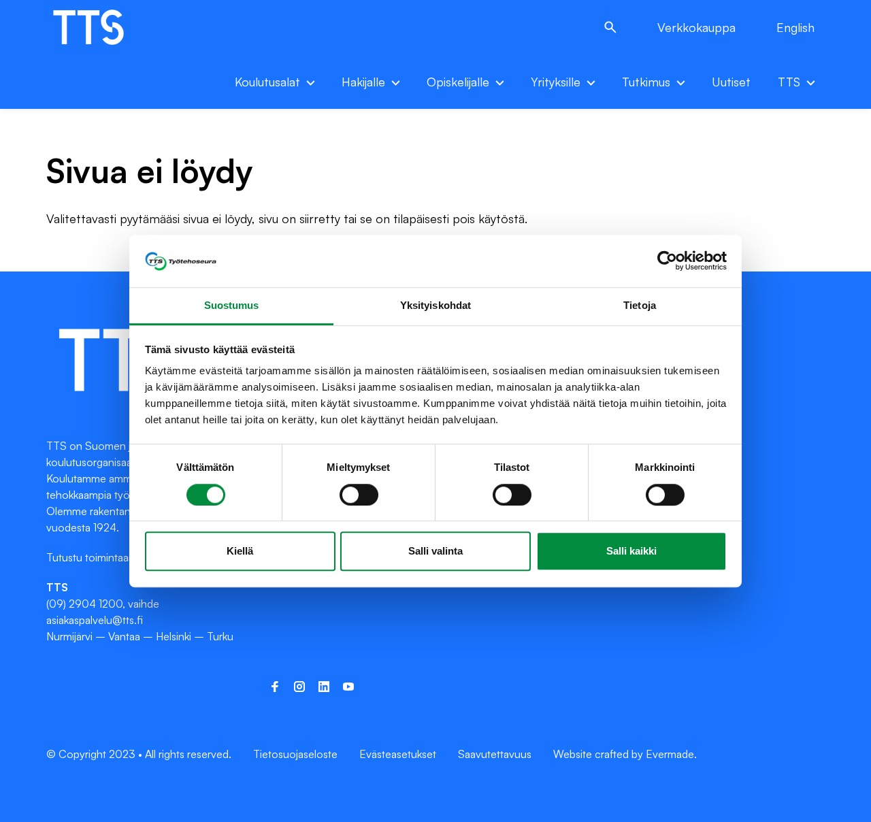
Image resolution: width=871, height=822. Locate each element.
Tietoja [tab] (639, 305)
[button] (610, 27)
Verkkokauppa (696, 27)
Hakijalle (363, 81)
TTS (789, 81)
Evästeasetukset (397, 754)
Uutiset (731, 81)
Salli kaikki (631, 551)
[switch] (359, 495)
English (795, 27)
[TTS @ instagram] (299, 686)
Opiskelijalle (458, 81)
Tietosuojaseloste (295, 754)
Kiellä (240, 551)
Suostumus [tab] (231, 305)
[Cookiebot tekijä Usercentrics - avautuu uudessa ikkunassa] (667, 261)
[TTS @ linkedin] (323, 686)
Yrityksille (555, 81)
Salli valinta (435, 551)
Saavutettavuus (494, 754)
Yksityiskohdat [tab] (435, 305)
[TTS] (102, 27)
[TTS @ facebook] (274, 686)
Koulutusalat (267, 81)
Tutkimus (646, 81)
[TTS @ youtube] (348, 686)
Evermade (670, 754)
